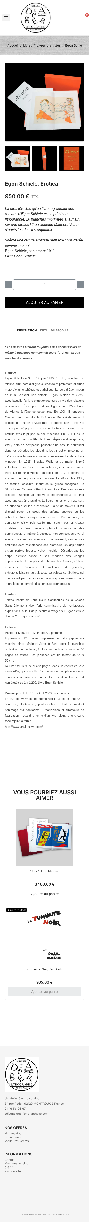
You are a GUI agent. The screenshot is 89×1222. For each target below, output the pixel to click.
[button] (6, 18)
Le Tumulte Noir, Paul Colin (44, 969)
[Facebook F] (38, 1188)
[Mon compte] (76, 18)
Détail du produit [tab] (54, 330)
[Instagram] (51, 1188)
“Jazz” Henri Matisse (44, 871)
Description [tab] (27, 330)
